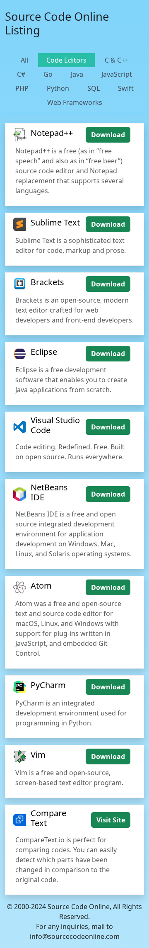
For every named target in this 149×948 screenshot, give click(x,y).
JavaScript (116, 74)
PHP (22, 88)
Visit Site (110, 819)
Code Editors (66, 60)
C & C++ (117, 60)
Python (58, 88)
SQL (93, 88)
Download (108, 134)
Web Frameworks (74, 102)
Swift (126, 88)
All (24, 60)
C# (21, 74)
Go (48, 74)
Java (77, 74)
